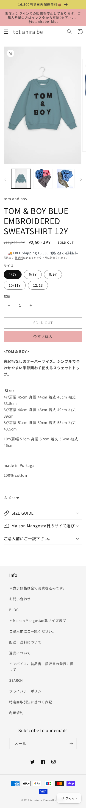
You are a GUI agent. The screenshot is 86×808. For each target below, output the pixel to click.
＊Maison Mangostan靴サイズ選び (37, 620)
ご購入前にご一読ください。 (32, 631)
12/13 (38, 285)
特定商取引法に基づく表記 (30, 701)
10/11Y (15, 285)
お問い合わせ (20, 598)
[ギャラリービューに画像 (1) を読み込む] (21, 178)
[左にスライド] (5, 180)
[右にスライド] (81, 180)
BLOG (14, 609)
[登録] (71, 743)
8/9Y (53, 274)
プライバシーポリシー (27, 691)
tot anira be (36, 800)
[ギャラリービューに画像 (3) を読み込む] (65, 178)
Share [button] (14, 497)
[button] (6, 31)
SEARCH (16, 680)
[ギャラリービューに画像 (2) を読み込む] (43, 178)
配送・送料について (27, 642)
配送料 (19, 257)
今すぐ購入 (43, 336)
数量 (7, 296)
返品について (20, 652)
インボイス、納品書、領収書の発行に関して (41, 666)
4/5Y (13, 274)
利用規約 (16, 712)
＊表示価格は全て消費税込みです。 (37, 588)
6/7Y (33, 274)
